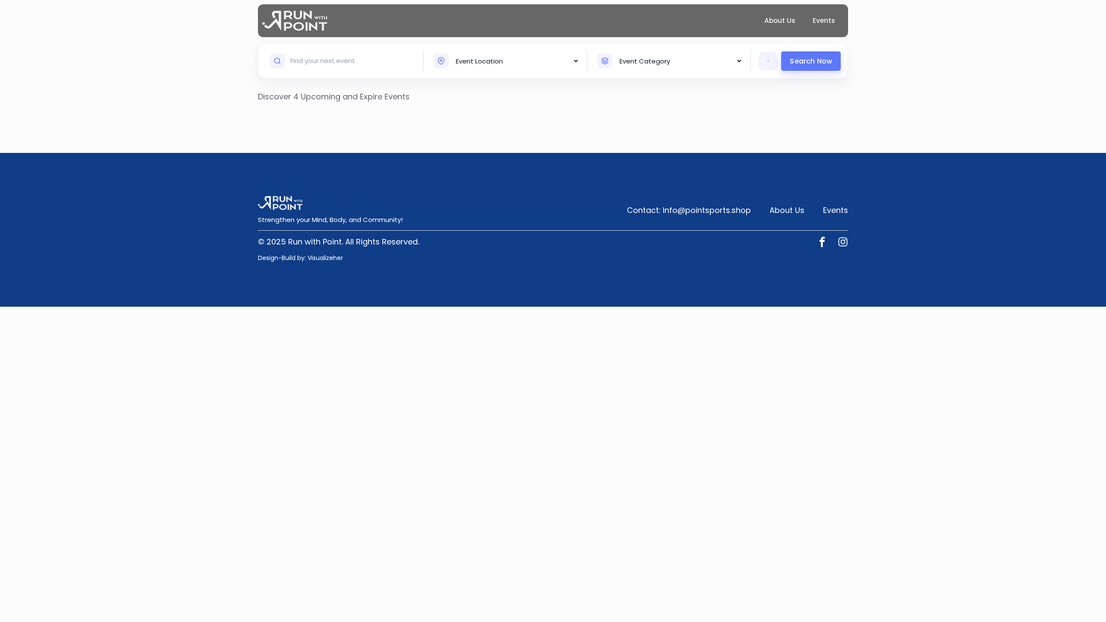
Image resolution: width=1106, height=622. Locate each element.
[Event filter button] (768, 60)
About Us (779, 20)
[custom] (822, 242)
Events (824, 20)
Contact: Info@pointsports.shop (689, 210)
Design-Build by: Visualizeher (300, 258)
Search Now (811, 61)
